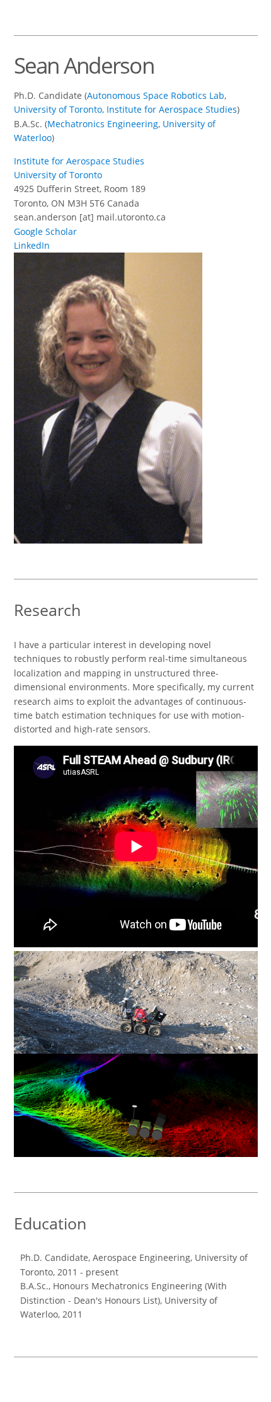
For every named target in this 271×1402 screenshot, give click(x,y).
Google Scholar (45, 231)
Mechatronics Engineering (102, 124)
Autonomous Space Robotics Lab (155, 95)
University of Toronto (58, 175)
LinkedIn (32, 245)
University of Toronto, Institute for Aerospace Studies (125, 109)
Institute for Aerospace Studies (79, 161)
